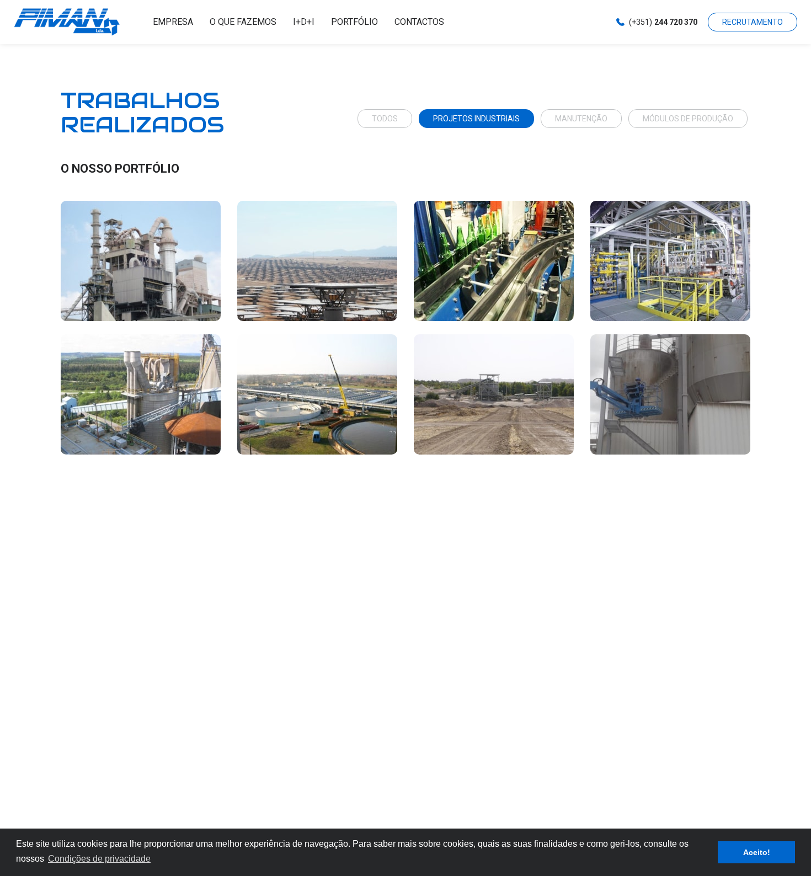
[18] (494, 261)
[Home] (79, 22)
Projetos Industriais (476, 118)
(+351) (663, 22)
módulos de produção (688, 118)
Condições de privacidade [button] (99, 858)
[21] (317, 394)
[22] (494, 394)
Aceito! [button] (756, 852)
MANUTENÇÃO (581, 118)
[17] (317, 261)
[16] (141, 261)
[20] (141, 394)
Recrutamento (752, 22)
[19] (670, 261)
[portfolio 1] (670, 394)
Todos (385, 118)
